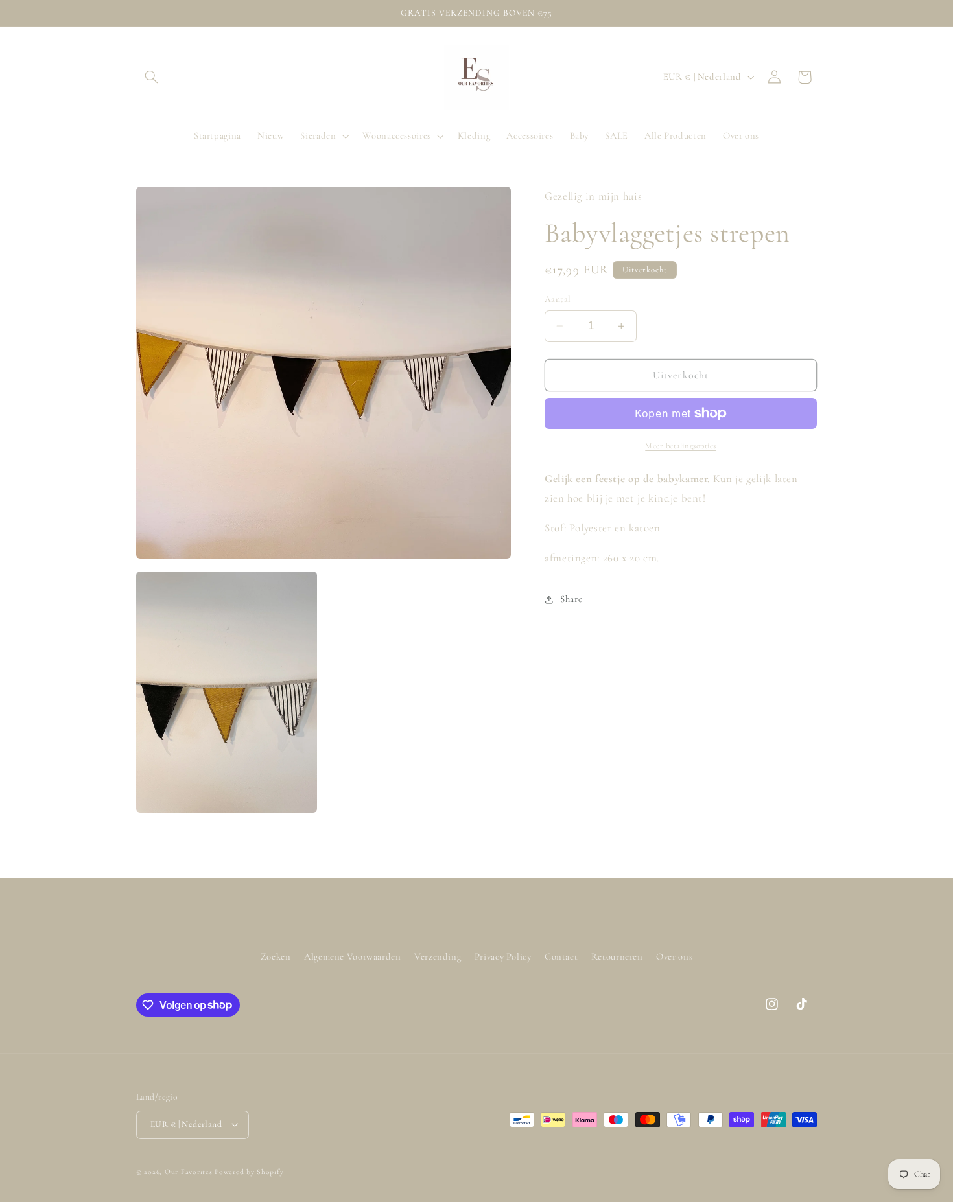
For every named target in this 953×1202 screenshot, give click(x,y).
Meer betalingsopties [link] (680, 446)
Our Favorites (189, 1171)
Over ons (674, 956)
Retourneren (617, 956)
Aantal (558, 299)
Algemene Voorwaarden (352, 956)
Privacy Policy (503, 956)
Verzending (437, 956)
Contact (561, 956)
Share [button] (571, 599)
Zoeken (276, 956)
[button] (151, 77)
